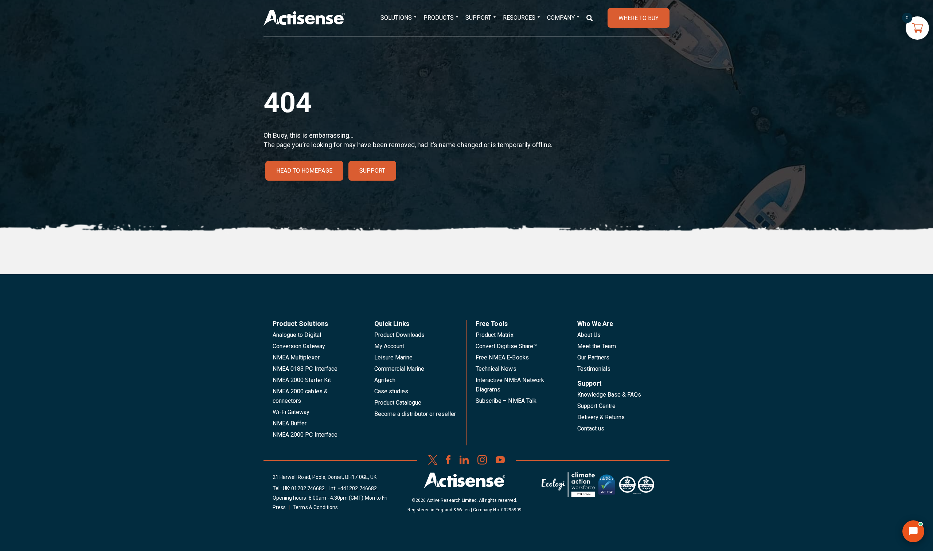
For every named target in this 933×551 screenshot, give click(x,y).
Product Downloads (399, 334)
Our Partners (593, 357)
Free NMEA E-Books (502, 357)
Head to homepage (304, 170)
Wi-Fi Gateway (291, 412)
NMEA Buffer (290, 423)
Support (478, 17)
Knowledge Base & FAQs (609, 394)
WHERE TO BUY (638, 18)
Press (279, 507)
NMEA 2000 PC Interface (305, 434)
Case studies (391, 391)
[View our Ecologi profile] (568, 487)
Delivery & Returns (601, 417)
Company (560, 17)
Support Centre (596, 405)
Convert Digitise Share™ (506, 346)
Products (438, 17)
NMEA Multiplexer (296, 357)
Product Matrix (495, 334)
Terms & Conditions (315, 507)
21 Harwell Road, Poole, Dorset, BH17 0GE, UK (324, 477)
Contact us (590, 428)
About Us (589, 334)
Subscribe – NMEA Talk (506, 400)
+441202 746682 (357, 488)
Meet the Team (596, 346)
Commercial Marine (399, 368)
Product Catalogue (398, 402)
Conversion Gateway (299, 346)
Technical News (496, 368)
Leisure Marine (393, 357)
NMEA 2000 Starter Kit (302, 380)
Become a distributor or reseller (415, 413)
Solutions (396, 17)
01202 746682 (308, 488)
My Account (389, 346)
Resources (519, 17)
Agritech (384, 380)
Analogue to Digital (297, 334)
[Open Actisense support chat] (913, 531)
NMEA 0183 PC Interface (305, 368)
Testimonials (594, 368)
